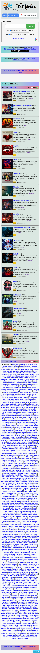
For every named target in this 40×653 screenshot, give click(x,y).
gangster (19, 468)
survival (29, 594)
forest (20, 463)
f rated (15, 453)
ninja (16, 529)
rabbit (32, 556)
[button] (28, 15)
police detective (6, 547)
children (14, 417)
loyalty (23, 500)
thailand (34, 602)
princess (6, 552)
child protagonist (6, 417)
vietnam (9, 622)
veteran (3, 622)
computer (17, 427)
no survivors (34, 529)
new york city (10, 528)
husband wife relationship (9, 485)
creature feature (13, 430)
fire (16, 460)
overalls (23, 541)
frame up (15, 465)
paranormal (11, 542)
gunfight (28, 472)
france (20, 465)
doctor (14, 442)
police (24, 546)
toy (29, 610)
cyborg (24, 432)
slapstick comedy (15, 580)
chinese (24, 417)
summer (29, 589)
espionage (23, 450)
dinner (14, 439)
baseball (24, 387)
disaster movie (14, 440)
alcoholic (9, 371)
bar (37, 386)
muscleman (17, 523)
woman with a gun (22, 633)
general (28, 468)
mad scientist (33, 500)
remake (30, 559)
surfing (25, 592)
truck (29, 613)
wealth (29, 627)
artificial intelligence (26, 381)
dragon (35, 442)
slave (28, 580)
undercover (13, 617)
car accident (32, 407)
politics (10, 549)
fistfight (12, 462)
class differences (17, 422)
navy (34, 524)
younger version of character (29, 637)
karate (3, 493)
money (9, 518)
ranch (16, 557)
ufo (2, 617)
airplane (21, 369)
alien (21, 371)
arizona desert (34, 379)
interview (19, 488)
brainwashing (25, 401)
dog (18, 442)
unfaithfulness (29, 617)
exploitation (26, 452)
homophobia (22, 480)
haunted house (28, 475)
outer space (12, 541)
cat (29, 409)
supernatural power (12, 592)
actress (22, 366)
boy (35, 399)
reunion (10, 562)
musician (29, 523)
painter (29, 541)
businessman (5, 406)
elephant (26, 447)
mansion (34, 506)
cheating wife (5, 415)
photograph (16, 544)
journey (25, 491)
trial (13, 613)
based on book (32, 387)
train (3, 612)
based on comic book (17, 389)
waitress (29, 625)
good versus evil (17, 470)
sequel (26, 572)
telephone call (13, 602)
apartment (20, 377)
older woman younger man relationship (25, 536)
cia (36, 419)
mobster (25, 516)
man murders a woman (27, 503)
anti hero (13, 377)
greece (28, 470)
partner (31, 542)
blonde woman (18, 397)
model (4, 518)
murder (24, 521)
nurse (23, 533)
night (34, 528)
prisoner (17, 552)
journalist (19, 491)
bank (24, 386)
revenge (15, 562)
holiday (35, 478)
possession (16, 549)
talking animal (14, 597)
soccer (34, 582)
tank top (34, 597)
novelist (5, 533)
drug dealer (31, 443)
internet (36, 486)
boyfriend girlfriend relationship (12, 401)
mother (35, 518)
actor (17, 366)
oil (18, 534)
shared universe (24, 574)
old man (23, 534)
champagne (16, 412)
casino (21, 409)
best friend (22, 394)
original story (35, 539)
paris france (19, 542)
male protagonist (15, 503)
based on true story (13, 391)
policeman (34, 547)
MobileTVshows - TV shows (20, 60)
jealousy (5, 491)
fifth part (32, 458)
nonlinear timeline (23, 531)
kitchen (27, 493)
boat (4, 399)
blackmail (5, 397)
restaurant (31, 561)
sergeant (31, 572)
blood (25, 397)
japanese (33, 490)
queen (23, 556)
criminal (21, 430)
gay (24, 468)
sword (32, 595)
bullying (32, 404)
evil (29, 450)
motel (30, 518)
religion (25, 559)
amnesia (32, 374)
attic (29, 382)
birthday (17, 396)
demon (24, 435)
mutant (35, 523)
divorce (9, 442)
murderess (9, 523)
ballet (16, 386)
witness (15, 630)
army (15, 381)
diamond (28, 437)
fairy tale (34, 453)
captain (23, 407)
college (35, 424)
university (26, 618)
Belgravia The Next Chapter (27, 58)
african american (23, 368)
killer (15, 493)
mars (34, 508)
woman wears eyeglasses (8, 633)
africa (16, 368)
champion (23, 412)
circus (29, 420)
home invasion (14, 480)
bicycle (34, 394)
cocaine (23, 424)
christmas (7, 419)
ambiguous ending (6, 374)
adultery (3, 368)
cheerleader (13, 415)
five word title (19, 462)
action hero (11, 366)
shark (31, 574)
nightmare (11, 529)
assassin (5, 382)
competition (9, 427)
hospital (4, 483)
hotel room (24, 483)
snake (20, 582)
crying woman (33, 430)
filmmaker (11, 460)
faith (2, 455)
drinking (8, 443)
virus (29, 623)
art (18, 381)
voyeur (17, 625)
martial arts (6, 509)
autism (30, 384)
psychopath (5, 556)
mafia (3, 501)
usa (8, 620)
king (19, 493)
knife (31, 493)
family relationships (10, 455)
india (6, 486)
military (31, 513)
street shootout (17, 587)
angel (37, 374)
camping (13, 407)
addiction (27, 366)
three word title (29, 604)
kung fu (4, 495)
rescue (15, 561)
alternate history (21, 373)
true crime (35, 613)
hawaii (35, 475)
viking (4, 623)
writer (18, 635)
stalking (14, 585)
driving (14, 443)
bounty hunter (19, 399)
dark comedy (20, 434)
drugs (8, 445)
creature (4, 430)
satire (15, 567)
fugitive (17, 467)
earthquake (15, 447)
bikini (12, 396)
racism (12, 557)
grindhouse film (6, 472)
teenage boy (25, 600)
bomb (8, 399)
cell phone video (23, 410)
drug (18, 443)
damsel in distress (32, 432)
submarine (23, 589)
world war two (11, 635)
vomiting (11, 625)
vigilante (36, 622)
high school (6, 478)
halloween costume (23, 473)
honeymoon (4, 481)
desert (12, 437)
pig (3, 546)
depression (6, 437)
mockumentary (33, 516)
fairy (30, 453)
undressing (21, 617)
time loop (30, 605)
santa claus (35, 566)
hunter (35, 483)
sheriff (36, 574)
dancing (14, 434)
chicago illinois (22, 415)
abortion (30, 364)
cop (5, 429)
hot (14, 483)
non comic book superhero (9, 531)
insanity (31, 486)
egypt (21, 447)
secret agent (22, 571)
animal (9, 376)
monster (14, 518)
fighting (5, 460)
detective (18, 437)
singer (21, 577)
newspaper (18, 528)
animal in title (34, 376)
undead (6, 617)
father (27, 455)
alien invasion (28, 371)
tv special (17, 615)
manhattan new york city (9, 506)
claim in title (8, 422)
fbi (33, 457)
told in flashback (27, 608)
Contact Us (6, 70)
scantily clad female (29, 567)
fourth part (8, 465)
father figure (14, 457)
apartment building (29, 377)
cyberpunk (18, 432)
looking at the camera (8, 498)
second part (10, 571)
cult (3, 432)
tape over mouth (8, 599)
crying (26, 430)
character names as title (26, 414)
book (12, 399)
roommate (32, 564)
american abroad (24, 374)
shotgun (22, 575)
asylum (25, 382)
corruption (18, 429)
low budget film (15, 500)
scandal (20, 567)
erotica (13, 450)
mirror (30, 514)
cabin (11, 406)
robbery (14, 564)
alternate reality (31, 373)
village (9, 623)
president (25, 551)
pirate (10, 546)
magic (8, 501)
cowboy (33, 429)
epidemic (34, 448)
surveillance (22, 594)
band (20, 386)
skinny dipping (6, 580)
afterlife (11, 369)
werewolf (10, 628)
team (11, 600)
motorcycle (6, 521)
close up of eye (33, 422)
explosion (33, 452)
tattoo (16, 599)
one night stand (30, 538)
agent (16, 369)
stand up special (32, 585)
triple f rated (23, 613)
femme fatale (25, 458)
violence (25, 623)
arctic (21, 379)
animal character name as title (20, 376)
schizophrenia (17, 569)
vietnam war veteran (27, 622)
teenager (5, 602)
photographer (24, 544)
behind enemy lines (12, 394)
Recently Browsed (13, 15)
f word (20, 453)
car (27, 407)
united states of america (15, 618)
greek (33, 470)
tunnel (3, 615)
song (7, 584)
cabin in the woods (19, 406)
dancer (8, 434)
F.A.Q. (20, 72)
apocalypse (4, 379)
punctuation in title (15, 556)
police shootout (25, 547)
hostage (10, 483)
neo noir (11, 526)
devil (23, 437)
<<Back (5, 15)
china (19, 417)
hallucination (33, 473)
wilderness (36, 628)
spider (18, 584)
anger (4, 376)
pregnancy (18, 551)
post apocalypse (24, 549)
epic (29, 448)
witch (9, 630)
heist (3, 476)
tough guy (11, 610)
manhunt (19, 506)
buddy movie (21, 404)
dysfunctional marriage (29, 445)
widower (28, 628)
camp (7, 407)
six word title (33, 579)
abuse (35, 364)
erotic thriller (5, 450)
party (35, 542)
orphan (5, 541)
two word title (34, 615)
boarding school (32, 397)
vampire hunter (25, 620)
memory (11, 511)
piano (36, 544)
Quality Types (32, 70)
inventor (26, 488)
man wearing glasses (18, 505)
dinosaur (19, 439)
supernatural (26, 590)
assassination (11, 382)
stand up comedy (22, 585)
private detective (25, 552)
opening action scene (14, 539)
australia (34, 382)
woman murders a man (14, 632)
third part (21, 604)
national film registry (15, 524)
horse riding (24, 481)
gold (10, 470)
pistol (15, 546)
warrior (35, 625)
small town (15, 582)
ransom (21, 557)
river (32, 562)
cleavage (25, 422)
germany (34, 468)
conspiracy (36, 427)
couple (24, 429)
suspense (4, 595)
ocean (34, 533)
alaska (4, 371)
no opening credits (24, 529)
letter (24, 495)
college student (6, 425)
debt (12, 435)
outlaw (18, 541)
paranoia (4, 542)
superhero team (17, 590)
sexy (9, 574)
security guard (12, 572)
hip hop (24, 478)
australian (4, 384)
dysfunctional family (16, 445)
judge (30, 491)
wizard (20, 630)
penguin (9, 544)
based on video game (26, 391)
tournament (23, 610)
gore (24, 470)
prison (11, 552)
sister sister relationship (22, 579)
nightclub (4, 529)
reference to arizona (16, 559)
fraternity (26, 465)
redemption (5, 559)
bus (37, 404)
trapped (25, 612)
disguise (21, 440)
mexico (26, 513)
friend (37, 465)
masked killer (27, 509)
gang (14, 468)
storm (4, 587)
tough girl (4, 610)
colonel (13, 425)
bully (27, 404)
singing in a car (33, 577)
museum (23, 523)
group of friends (16, 472)
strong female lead (7, 589)
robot (19, 564)
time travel (11, 607)
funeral (23, 467)
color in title (20, 425)
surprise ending (6, 594)
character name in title (12, 414)
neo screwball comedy (21, 526)
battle (21, 392)
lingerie (30, 495)
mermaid (19, 513)
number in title (13, 533)
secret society (31, 571)
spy (4, 585)
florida (32, 462)
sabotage (14, 566)
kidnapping (10, 493)
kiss (22, 493)
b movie (35, 384)
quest (28, 556)
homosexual (31, 480)
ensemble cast (23, 448)
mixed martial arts (17, 516)
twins (26, 615)
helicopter (8, 476)
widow (23, 628)
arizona (27, 379)
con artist (23, 427)
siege (16, 577)
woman (29, 630)
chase (35, 414)
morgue (25, 518)
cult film (7, 432)
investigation (33, 488)
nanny (3, 524)
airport (36, 369)
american (15, 374)
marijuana (6, 508)
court (28, 429)
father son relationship (25, 457)
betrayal (29, 394)
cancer (18, 407)
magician (13, 501)
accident (5, 366)
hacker (37, 472)
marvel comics (14, 509)
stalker (8, 585)
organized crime (25, 539)
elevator (32, 447)
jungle (34, 491)
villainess (18, 623)
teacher (24, 599)
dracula (30, 442)
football (4, 463)
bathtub (5, 392)
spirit (22, 584)
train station (8, 612)
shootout (16, 575)
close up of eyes (7, 424)
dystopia (4, 447)
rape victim (28, 557)
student (16, 589)
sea (5, 571)
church (33, 419)
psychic (33, 554)
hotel (18, 483)
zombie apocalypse (22, 638)
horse (17, 481)
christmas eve (15, 419)
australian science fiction (15, 384)
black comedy (34, 396)
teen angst (18, 600)
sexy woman (15, 574)
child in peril (34, 415)
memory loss (18, 511)
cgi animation (8, 412)
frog (13, 467)
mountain (12, 521)
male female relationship (24, 501)
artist (34, 381)
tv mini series (10, 615)
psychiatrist (27, 554)
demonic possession (32, 435)
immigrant (27, 485)
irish (9, 490)
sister (12, 579)
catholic (33, 409)
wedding (3, 628)
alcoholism (16, 371)
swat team (16, 595)
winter (5, 630)
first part (32, 460)
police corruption (32, 546)
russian (9, 566)
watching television (8, 627)
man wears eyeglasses (32, 505)
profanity (13, 554)
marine (12, 508)
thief (15, 604)
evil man (33, 450)
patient (4, 544)
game (10, 468)
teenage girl (33, 600)
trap (20, 612)
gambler (33, 467)
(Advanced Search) (18, 38)
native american (27, 524)
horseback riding (33, 481)
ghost (3, 470)
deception (17, 435)
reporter (9, 561)
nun (19, 533)
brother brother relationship (28, 402)
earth (9, 447)
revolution (22, 562)
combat (31, 425)
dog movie (24, 442)
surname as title (33, 592)
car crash (10, 409)
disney (26, 440)
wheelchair (17, 628)
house (30, 483)
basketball (36, 391)
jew (10, 491)
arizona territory (7, 381)
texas (29, 602)
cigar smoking (12, 420)
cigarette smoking (22, 420)
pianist (31, 544)
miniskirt (24, 514)
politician (4, 549)
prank (12, 551)
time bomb (23, 605)
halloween (13, 473)
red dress (34, 557)
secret (16, 571)
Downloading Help (15, 70)
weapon (34, 627)
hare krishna (18, 475)
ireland (5, 490)
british (12, 402)
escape (18, 450)
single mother (6, 579)
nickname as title (27, 528)
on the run (11, 538)
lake (8, 495)
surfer (20, 592)
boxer (26, 399)
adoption (34, 366)
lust (27, 500)
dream (3, 443)
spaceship (12, 584)
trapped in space (33, 612)
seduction (20, 572)
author (25, 384)
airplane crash (29, 369)
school (24, 569)
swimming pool (24, 595)
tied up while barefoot (12, 605)
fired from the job (24, 460)
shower (12, 577)
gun (23, 472)
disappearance (27, 439)
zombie (14, 638)
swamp (10, 595)
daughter (32, 434)
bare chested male (8, 387)
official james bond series (10, 534)
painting (34, 541)
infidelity (17, 486)
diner (9, 439)
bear (30, 392)
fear (7, 458)
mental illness (27, 511)
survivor (34, 594)
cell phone (15, 410)
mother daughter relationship (12, 519)
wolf (24, 630)
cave (9, 410)
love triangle (6, 500)
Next (11, 87)
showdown (5, 577)
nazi (38, 524)
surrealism (15, 594)
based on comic (5, 389)
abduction (24, 364)
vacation (12, 620)
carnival (16, 409)
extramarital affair (7, 453)
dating (27, 434)
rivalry (28, 562)
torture (35, 608)
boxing (31, 399)
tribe (16, 613)
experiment (18, 452)
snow (29, 582)
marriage (17, 508)
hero (17, 476)
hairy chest (6, 473)
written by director (14, 637)
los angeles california (21, 498)
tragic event (34, 610)
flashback (26, 462)
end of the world (7, 448)
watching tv (18, 627)
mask (20, 509)
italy (22, 490)
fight (37, 458)
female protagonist (14, 458)
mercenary (13, 513)
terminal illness (22, 602)
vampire (18, 620)
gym (32, 472)
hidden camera (34, 476)
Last (15, 87)
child (28, 415)
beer (4, 394)
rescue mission (22, 561)
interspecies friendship (9, 488)
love (35, 498)
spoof (37, 584)
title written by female (15, 608)
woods (30, 633)
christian (30, 417)
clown (14, 424)
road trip (8, 564)
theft (11, 604)
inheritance (24, 486)
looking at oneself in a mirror (28, 496)
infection (11, 486)
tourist (17, 610)
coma (26, 425)
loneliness (16, 496)
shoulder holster (30, 575)
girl (7, 470)
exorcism (10, 452)
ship (5, 575)
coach (18, 424)
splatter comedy (29, 584)
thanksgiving (5, 604)
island (13, 490)
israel (17, 490)
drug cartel (24, 443)
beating (35, 392)
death (8, 435)
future (27, 467)
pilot (6, 546)
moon (19, 518)
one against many (20, 538)
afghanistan (10, 368)
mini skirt (18, 514)
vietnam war (16, 622)
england (15, 448)
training (16, 612)
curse (12, 432)
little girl (35, 495)
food (36, 462)
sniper (25, 582)
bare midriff (17, 387)
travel (3, 613)
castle (25, 409)
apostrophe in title (14, 379)
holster (7, 480)
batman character (14, 392)
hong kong (12, 481)
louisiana (30, 498)
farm (22, 455)
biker (8, 396)
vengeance (34, 620)
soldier (3, 584)
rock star (25, 564)
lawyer (20, 495)
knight (35, 493)
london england (7, 496)
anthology (7, 377)
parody (25, 542)
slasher (23, 580)
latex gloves (13, 495)
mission (8, 516)
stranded (9, 587)
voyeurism (23, 625)
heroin (21, 476)
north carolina (33, 531)
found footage (27, 463)
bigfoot (3, 396)
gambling (5, 468)
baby (3, 386)
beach (26, 392)
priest (31, 551)
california (28, 406)
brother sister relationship (9, 404)
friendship (7, 467)
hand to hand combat (8, 475)
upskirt (32, 618)
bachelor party (9, 386)
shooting (10, 575)
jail (25, 490)
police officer (16, 547)
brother (17, 402)
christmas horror (25, 419)
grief (37, 470)
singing (26, 577)
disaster (35, 439)
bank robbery (31, 386)
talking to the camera (25, 597)
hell (14, 476)
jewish (13, 491)
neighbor (4, 526)
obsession (29, 533)
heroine (27, 476)
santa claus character (7, 567)
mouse (19, 521)
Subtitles (24, 70)
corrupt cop (10, 429)
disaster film (4, 440)
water (24, 627)
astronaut (19, 382)
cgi (3, 412)
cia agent (4, 420)
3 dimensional (16, 364)
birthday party (25, 396)
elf (37, 447)
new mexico (31, 526)
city (33, 420)
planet (20, 546)
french (32, 465)
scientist (29, 569)
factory (25, 453)
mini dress (11, 514)
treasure (8, 613)
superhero (8, 590)
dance (3, 434)
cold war (29, 424)
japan (28, 490)
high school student (15, 478)
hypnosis (20, 485)
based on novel (28, 389)
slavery (32, 580)
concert (29, 427)
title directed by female (22, 607)
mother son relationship (28, 519)
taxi (20, 599)
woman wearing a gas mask (29, 632)
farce (18, 455)
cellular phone (33, 410)
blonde (11, 397)
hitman (30, 478)
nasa (7, 524)
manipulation (27, 506)
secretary (4, 572)
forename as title (12, 463)
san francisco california (24, 566)
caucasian (4, 410)
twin (22, 615)
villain (13, 623)
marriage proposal (27, 508)
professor (20, 554)
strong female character (30, 587)
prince (35, 551)
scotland (35, 569)
